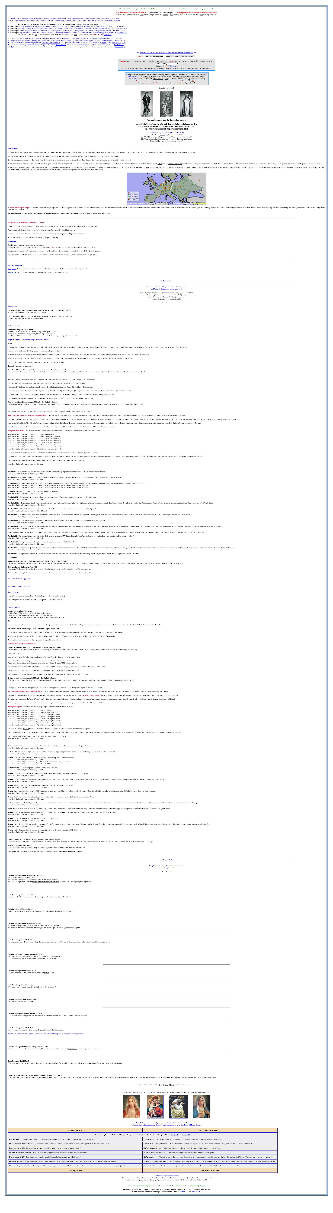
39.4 (123, 43)
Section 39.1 (116, 43)
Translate (173, 66)
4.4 (124, 41)
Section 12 (120, 26)
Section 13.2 (121, 28)
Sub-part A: (12, 269)
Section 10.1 (120, 38)
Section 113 (119, 45)
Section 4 (118, 41)
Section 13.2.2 (119, 31)
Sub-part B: (12, 272)
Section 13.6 (122, 33)
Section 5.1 (184, 1192)
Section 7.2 (119, 47)
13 (125, 26)
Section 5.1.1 (196, 1192)
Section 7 (67, 38)
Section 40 (107, 35)
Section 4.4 (186, 1135)
